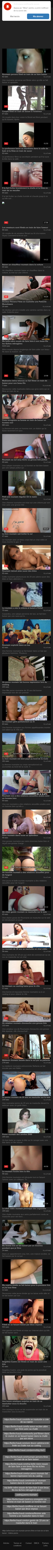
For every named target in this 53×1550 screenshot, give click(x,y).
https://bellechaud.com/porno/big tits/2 (26, 1450)
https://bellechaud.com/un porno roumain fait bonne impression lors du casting (26, 1474)
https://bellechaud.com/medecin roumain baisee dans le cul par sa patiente (26, 1481)
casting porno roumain (26, 1495)
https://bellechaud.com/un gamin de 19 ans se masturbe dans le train (26, 1521)
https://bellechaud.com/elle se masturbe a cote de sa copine (26, 1420)
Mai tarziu (15, 16)
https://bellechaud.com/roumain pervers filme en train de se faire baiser (26, 1458)
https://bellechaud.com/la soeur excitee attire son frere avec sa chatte (26, 1427)
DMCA (36, 1543)
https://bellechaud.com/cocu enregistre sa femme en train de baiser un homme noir (26, 1500)
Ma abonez (38, 16)
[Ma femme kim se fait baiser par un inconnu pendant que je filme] (26, 1232)
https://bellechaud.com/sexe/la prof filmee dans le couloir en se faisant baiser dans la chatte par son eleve (26, 1436)
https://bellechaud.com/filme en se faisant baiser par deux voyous (26, 1507)
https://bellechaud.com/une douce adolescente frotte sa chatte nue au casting (26, 1444)
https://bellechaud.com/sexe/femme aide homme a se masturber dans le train (26, 1514)
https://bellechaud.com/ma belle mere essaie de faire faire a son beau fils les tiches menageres (26, 1466)
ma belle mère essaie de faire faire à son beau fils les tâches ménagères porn (26, 1488)
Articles (6, 1543)
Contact (29, 1543)
